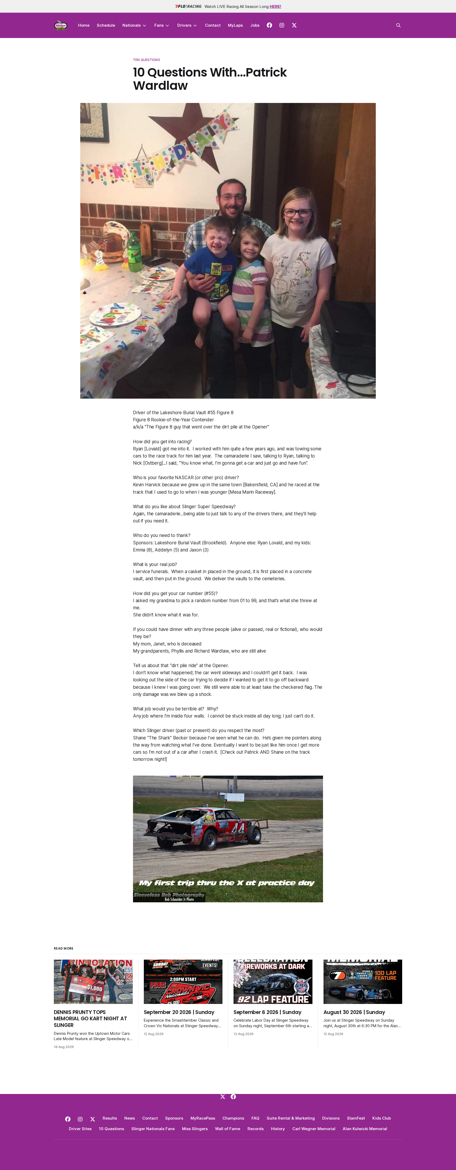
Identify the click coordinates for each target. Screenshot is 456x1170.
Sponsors (174, 1118)
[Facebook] (233, 1096)
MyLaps (235, 25)
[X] (222, 1096)
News (129, 1118)
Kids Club (381, 1118)
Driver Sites (80, 1128)
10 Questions (111, 1128)
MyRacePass (203, 1118)
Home (83, 25)
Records (256, 1128)
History (278, 1128)
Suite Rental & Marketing (291, 1118)
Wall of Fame (227, 1128)
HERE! (275, 6)
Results (110, 1118)
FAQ (255, 1118)
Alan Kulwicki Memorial (365, 1128)
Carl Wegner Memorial (313, 1128)
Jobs (254, 25)
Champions (233, 1118)
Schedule (106, 25)
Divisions (331, 1118)
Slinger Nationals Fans (153, 1128)
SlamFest (356, 1118)
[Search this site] (398, 25)
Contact (213, 25)
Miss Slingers (195, 1128)
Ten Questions (146, 60)
